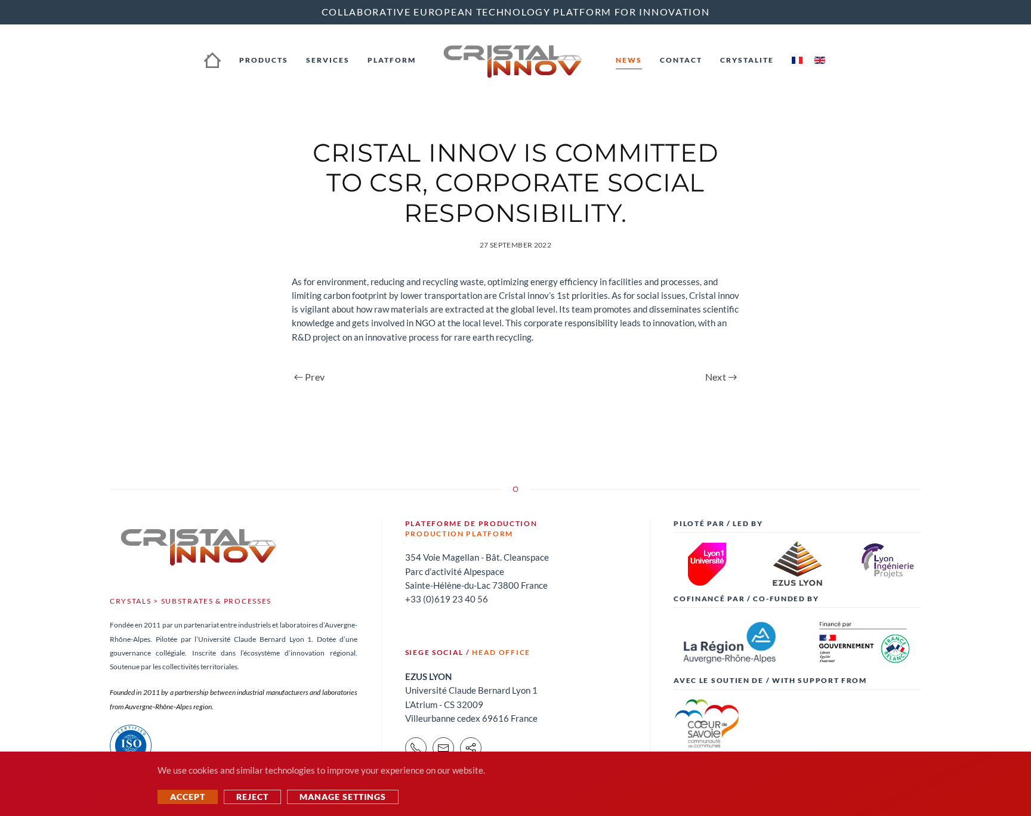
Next (715, 376)
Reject (252, 797)
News (629, 59)
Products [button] (263, 59)
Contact (681, 59)
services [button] (328, 59)
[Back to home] (516, 60)
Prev (315, 376)
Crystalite (747, 59)
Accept (187, 797)
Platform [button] (392, 59)
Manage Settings (343, 797)
